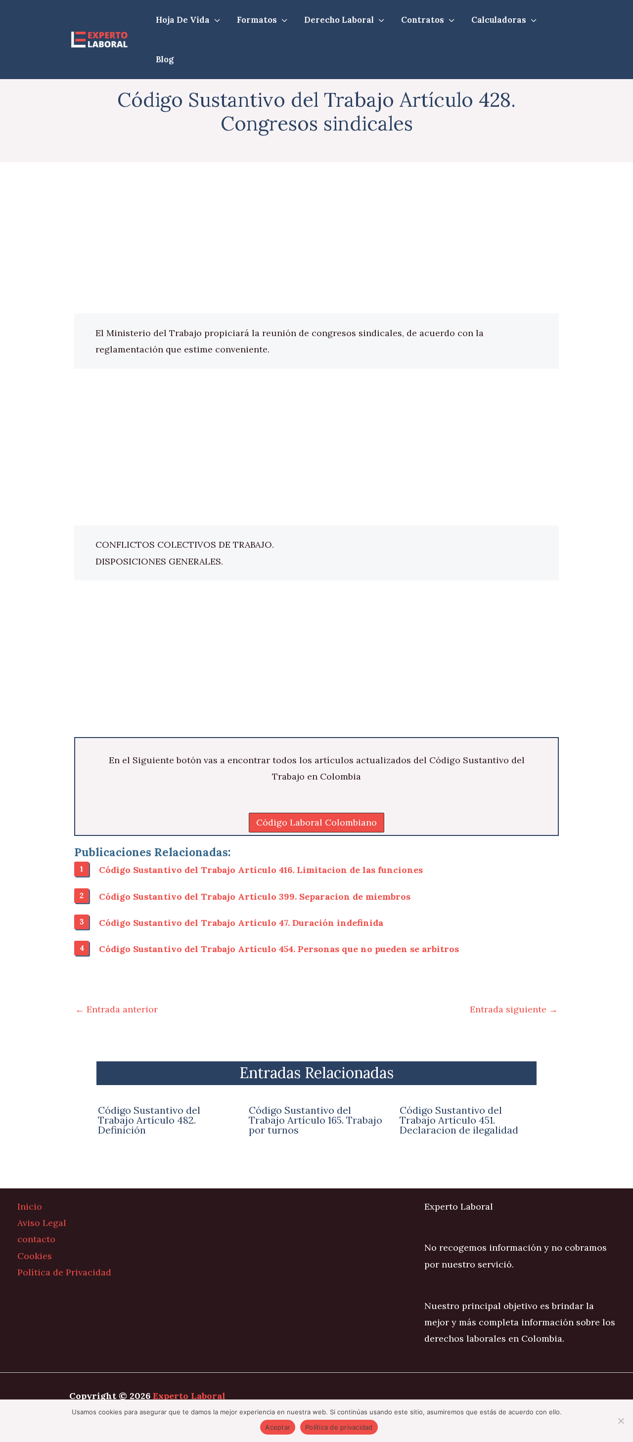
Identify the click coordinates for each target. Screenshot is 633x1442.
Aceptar (277, 1427)
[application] (215, 20)
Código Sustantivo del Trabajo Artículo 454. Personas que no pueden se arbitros (279, 949)
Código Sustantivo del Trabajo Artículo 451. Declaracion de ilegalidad (459, 1120)
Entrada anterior (116, 1009)
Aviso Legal (41, 1222)
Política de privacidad (339, 1427)
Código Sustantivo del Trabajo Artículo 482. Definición (149, 1120)
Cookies (34, 1256)
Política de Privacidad (64, 1272)
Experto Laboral (189, 1395)
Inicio (29, 1206)
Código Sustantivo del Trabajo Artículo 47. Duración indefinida (241, 922)
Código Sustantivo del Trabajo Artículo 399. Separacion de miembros (254, 896)
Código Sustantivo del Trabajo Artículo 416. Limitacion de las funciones (261, 869)
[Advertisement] (316, 240)
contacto (36, 1239)
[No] (621, 1421)
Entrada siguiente (514, 1009)
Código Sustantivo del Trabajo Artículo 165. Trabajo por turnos (315, 1120)
